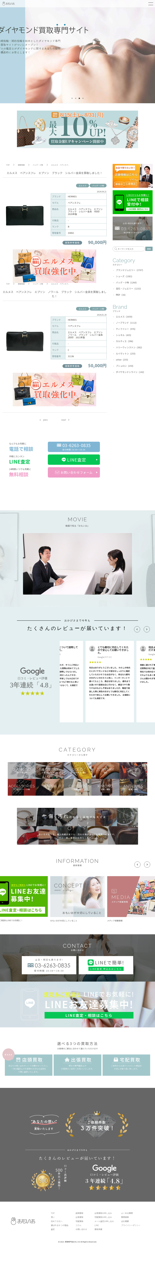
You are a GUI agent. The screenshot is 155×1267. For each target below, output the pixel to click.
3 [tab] (79, 98)
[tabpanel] (77, 51)
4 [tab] (83, 98)
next (63, 420)
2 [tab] (75, 98)
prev (45, 420)
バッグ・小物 (98, 185)
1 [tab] (72, 98)
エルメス (82, 185)
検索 (149, 248)
